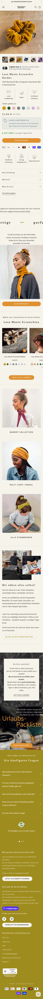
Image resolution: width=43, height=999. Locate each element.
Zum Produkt (21, 304)
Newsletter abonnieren (17, 925)
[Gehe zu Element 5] (33, 60)
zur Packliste (21, 745)
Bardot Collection (21, 432)
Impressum (6, 941)
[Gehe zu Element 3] (19, 60)
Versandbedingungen (9, 953)
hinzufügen (21, 140)
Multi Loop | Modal (21, 484)
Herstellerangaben (9, 193)
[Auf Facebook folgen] (4, 919)
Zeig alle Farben (21, 377)
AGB (3, 945)
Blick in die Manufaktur (19, 637)
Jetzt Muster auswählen (21, 695)
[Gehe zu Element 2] (12, 60)
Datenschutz (6, 949)
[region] (21, 829)
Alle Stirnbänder (21, 537)
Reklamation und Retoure (11, 957)
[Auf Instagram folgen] (12, 919)
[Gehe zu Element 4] (26, 60)
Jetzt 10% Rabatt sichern (17, 878)
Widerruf (5, 961)
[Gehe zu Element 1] (5, 60)
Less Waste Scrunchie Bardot (14, 356)
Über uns (5, 937)
